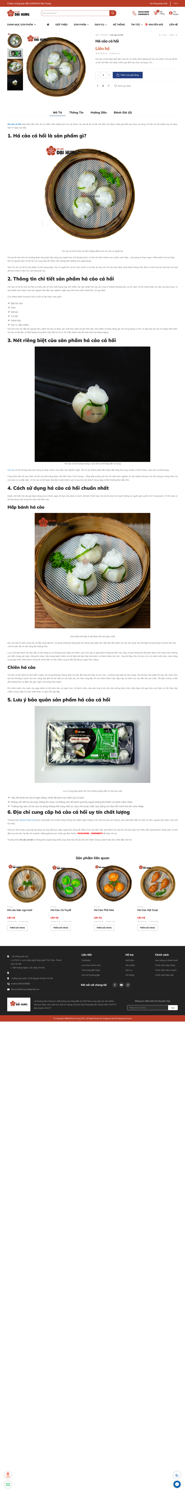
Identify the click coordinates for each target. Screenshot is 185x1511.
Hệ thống (119, 24)
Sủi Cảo (13, 1486)
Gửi (173, 1008)
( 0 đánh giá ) (114, 53)
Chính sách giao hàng (165, 965)
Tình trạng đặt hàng (91, 970)
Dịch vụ (99, 24)
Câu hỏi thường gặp (91, 975)
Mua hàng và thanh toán (166, 960)
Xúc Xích (14, 1496)
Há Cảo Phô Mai (104, 910)
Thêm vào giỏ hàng (129, 75)
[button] (177, 1484)
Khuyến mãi (156, 24)
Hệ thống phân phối (158, 3)
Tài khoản (86, 960)
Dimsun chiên (17, 1481)
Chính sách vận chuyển (165, 970)
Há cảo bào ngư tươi (19, 910)
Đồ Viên (13, 1491)
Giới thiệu (61, 24)
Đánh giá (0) (123, 112)
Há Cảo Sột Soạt (147, 910)
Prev (164, 35)
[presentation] (183, 888)
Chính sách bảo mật (164, 975)
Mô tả (57, 112)
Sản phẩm (80, 24)
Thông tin (76, 112)
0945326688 (143, 12)
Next (172, 35)
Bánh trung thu (19, 1506)
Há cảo (13, 1467)
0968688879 (143, 14)
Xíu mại (13, 1477)
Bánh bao (15, 1472)
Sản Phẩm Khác (18, 1501)
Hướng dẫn (99, 112)
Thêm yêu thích (124, 86)
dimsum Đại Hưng (28, 820)
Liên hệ (173, 24)
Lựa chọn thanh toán (91, 965)
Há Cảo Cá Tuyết (61, 910)
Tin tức (135, 24)
